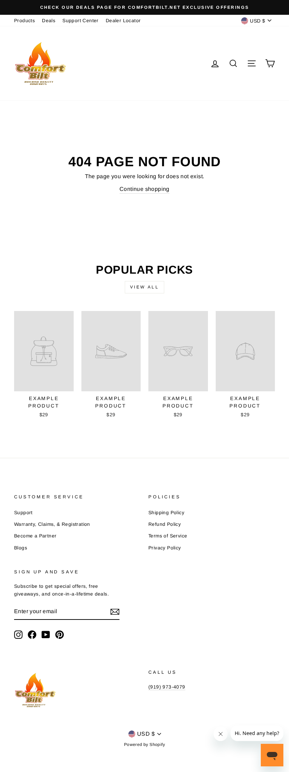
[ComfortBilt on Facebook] (32, 634)
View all (144, 287)
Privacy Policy (164, 547)
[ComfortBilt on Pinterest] (59, 634)
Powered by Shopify (144, 744)
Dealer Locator (123, 20)
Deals (48, 20)
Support (23, 512)
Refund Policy (164, 524)
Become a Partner (35, 535)
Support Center (80, 20)
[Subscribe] (114, 611)
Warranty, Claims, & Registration (52, 524)
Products (24, 20)
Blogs (20, 547)
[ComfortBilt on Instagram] (18, 634)
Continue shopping (144, 189)
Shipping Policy (166, 512)
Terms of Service (167, 535)
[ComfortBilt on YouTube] (46, 634)
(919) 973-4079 (166, 687)
